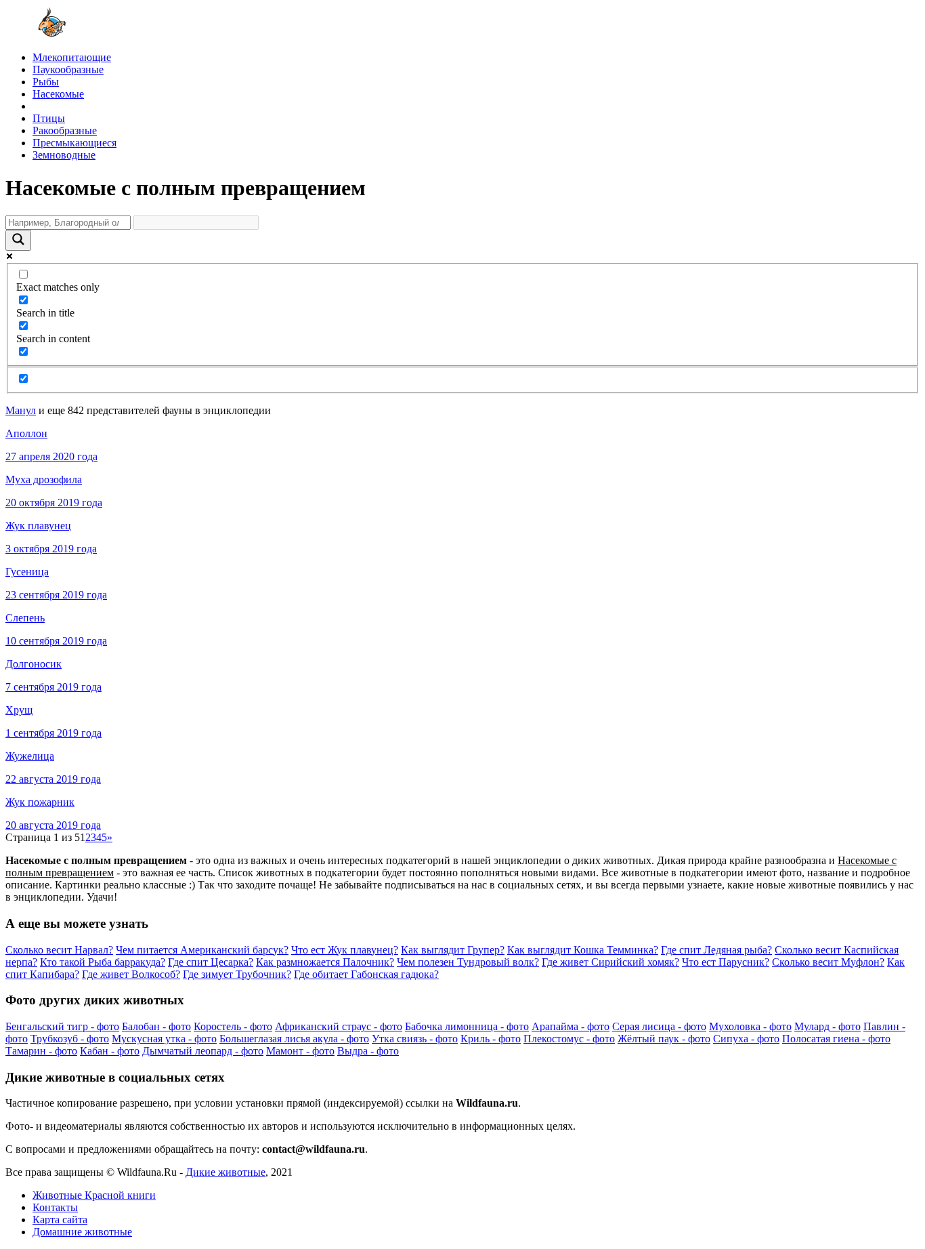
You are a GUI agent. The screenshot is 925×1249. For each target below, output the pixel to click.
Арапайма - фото (570, 1026)
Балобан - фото (156, 1026)
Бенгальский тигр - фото (62, 1026)
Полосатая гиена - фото (836, 1038)
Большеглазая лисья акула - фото (294, 1038)
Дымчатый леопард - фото (202, 1051)
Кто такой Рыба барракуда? (102, 962)
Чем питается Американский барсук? (202, 950)
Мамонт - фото (300, 1051)
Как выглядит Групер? (452, 950)
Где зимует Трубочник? (237, 974)
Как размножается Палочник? (325, 962)
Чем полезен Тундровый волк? (468, 962)
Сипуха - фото (746, 1038)
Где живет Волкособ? (131, 974)
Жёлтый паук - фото (664, 1038)
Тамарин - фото (41, 1051)
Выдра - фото (368, 1051)
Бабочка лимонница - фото (467, 1026)
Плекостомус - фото (569, 1038)
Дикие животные (225, 1172)
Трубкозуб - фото (69, 1038)
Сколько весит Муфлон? (828, 962)
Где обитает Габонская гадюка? (366, 974)
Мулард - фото (827, 1026)
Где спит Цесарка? (210, 962)
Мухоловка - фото (750, 1026)
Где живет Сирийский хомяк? (610, 962)
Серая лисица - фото (659, 1026)
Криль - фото (490, 1038)
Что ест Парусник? (725, 962)
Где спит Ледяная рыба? (716, 950)
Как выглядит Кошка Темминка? (582, 950)
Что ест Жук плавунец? (344, 950)
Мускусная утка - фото (164, 1038)
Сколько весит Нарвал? (59, 950)
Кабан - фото (109, 1051)
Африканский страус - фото (338, 1026)
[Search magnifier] (18, 240)
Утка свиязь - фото (415, 1038)
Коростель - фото (233, 1026)
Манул (20, 410)
